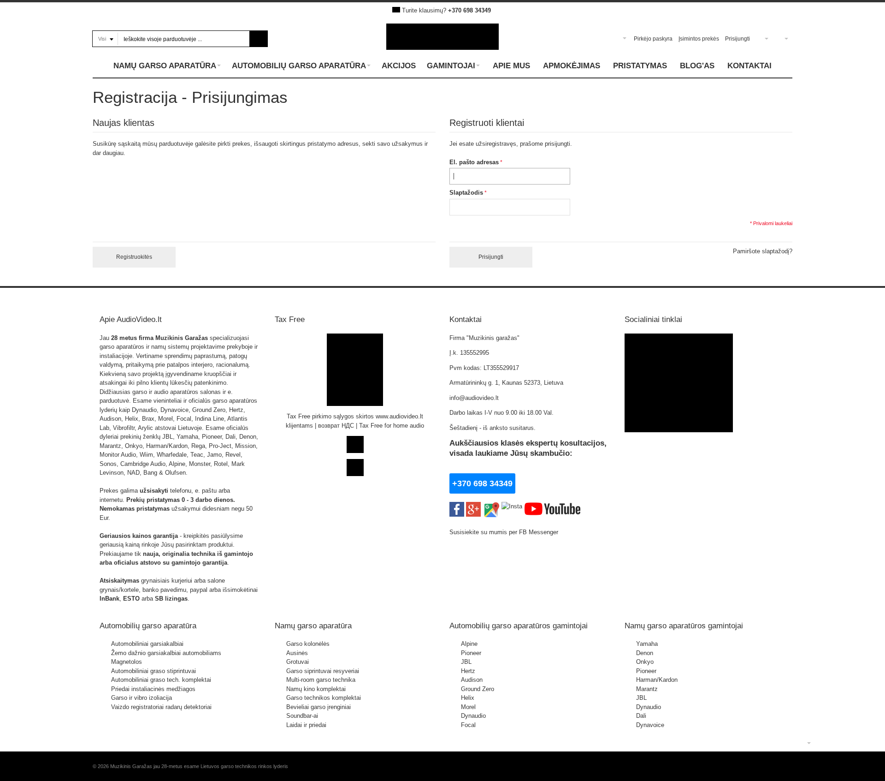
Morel (468, 706)
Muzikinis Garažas (181, 337)
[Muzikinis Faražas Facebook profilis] (679, 337)
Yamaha (647, 643)
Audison (472, 679)
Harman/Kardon (657, 679)
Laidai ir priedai (306, 724)
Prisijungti (737, 39)
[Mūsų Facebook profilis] (456, 506)
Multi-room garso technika (320, 679)
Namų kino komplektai (316, 689)
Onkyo (645, 661)
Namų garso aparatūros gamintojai (684, 625)
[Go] (259, 38)
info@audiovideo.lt (474, 397)
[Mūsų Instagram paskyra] (512, 506)
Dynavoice (650, 724)
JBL (466, 661)
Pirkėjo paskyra (653, 39)
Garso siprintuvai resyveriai (322, 671)
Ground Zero (477, 689)
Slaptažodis (466, 192)
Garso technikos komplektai (323, 697)
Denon (644, 653)
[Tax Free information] (355, 337)
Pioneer (471, 653)
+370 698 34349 (469, 10)
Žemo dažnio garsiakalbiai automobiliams (166, 653)
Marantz (647, 689)
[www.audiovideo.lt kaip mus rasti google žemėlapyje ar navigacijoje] (491, 506)
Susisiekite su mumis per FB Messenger (504, 532)
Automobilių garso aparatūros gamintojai (518, 625)
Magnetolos (126, 661)
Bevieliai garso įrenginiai (318, 706)
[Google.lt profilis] (473, 506)
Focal (468, 724)
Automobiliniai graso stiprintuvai (153, 671)
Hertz (468, 671)
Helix (467, 697)
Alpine (469, 643)
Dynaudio (473, 715)
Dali (641, 715)
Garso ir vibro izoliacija (141, 697)
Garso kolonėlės (308, 643)
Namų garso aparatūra (313, 625)
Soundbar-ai (302, 715)
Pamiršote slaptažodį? (762, 251)
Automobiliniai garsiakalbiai (147, 643)
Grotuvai (297, 661)
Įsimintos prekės (698, 39)
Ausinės (297, 653)
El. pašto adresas (474, 162)
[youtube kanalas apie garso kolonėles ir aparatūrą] (552, 506)
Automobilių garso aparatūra (148, 625)
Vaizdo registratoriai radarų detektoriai (161, 706)
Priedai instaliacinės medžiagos (153, 689)
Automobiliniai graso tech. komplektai (161, 679)
